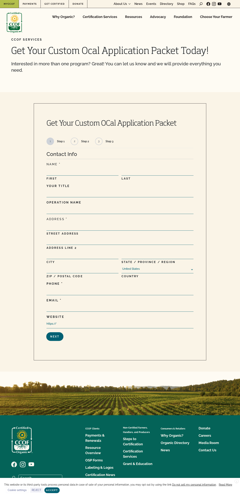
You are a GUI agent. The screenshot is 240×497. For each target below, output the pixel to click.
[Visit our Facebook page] (208, 4)
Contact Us (207, 450)
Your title (58, 186)
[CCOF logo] (14, 19)
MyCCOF (9, 4)
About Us (120, 4)
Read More (225, 484)
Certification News (100, 475)
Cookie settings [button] (17, 490)
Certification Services (100, 17)
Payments (30, 4)
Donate (78, 4)
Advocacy (158, 17)
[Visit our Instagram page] (214, 4)
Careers (205, 435)
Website (55, 317)
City (50, 262)
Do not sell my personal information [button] (194, 484)
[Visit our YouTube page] (219, 4)
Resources (133, 17)
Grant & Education (137, 464)
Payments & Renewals (95, 438)
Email (52, 300)
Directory (166, 4)
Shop (180, 4)
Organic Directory (175, 443)
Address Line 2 (61, 248)
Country (130, 276)
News (138, 4)
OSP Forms (94, 460)
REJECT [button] (36, 490)
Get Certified (54, 4)
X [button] (236, 481)
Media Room (209, 443)
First (51, 178)
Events (151, 4)
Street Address (62, 233)
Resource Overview (93, 450)
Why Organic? (63, 17)
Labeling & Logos (99, 467)
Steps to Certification (133, 441)
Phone (53, 283)
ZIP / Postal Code (64, 276)
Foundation (183, 17)
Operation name (63, 202)
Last (126, 178)
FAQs (192, 4)
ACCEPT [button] (52, 490)
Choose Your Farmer (216, 17)
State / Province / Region (149, 262)
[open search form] (201, 4)
